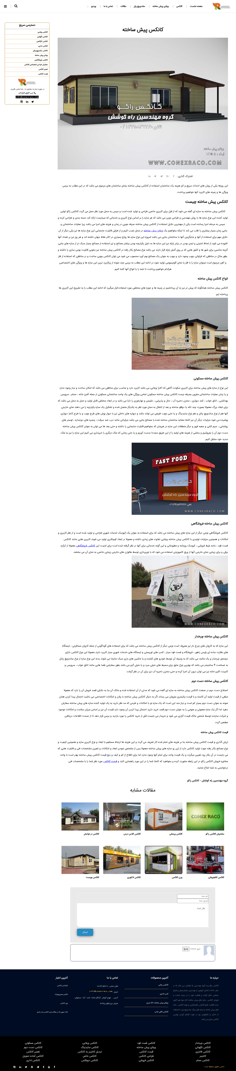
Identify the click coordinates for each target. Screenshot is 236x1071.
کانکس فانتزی (203, 1052)
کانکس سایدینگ (90, 1047)
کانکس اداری (43, 46)
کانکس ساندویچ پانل (40, 50)
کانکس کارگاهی (42, 41)
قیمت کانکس (110, 761)
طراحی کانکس (146, 1056)
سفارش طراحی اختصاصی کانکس (36, 64)
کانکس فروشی (146, 1060)
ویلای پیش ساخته (161, 6)
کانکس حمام (203, 1060)
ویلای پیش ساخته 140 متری (157, 1002)
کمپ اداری (164, 993)
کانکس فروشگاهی (85, 546)
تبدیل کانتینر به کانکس (90, 1052)
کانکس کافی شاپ (161, 1011)
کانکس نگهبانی (42, 36)
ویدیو (93, 6)
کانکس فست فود (146, 1043)
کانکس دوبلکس (89, 1060)
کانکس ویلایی (43, 32)
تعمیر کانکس (43, 69)
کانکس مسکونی (33, 1043)
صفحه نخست (196, 6)
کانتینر (203, 1056)
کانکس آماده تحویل (33, 1056)
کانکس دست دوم (33, 1047)
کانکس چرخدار (203, 1043)
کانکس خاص (89, 1056)
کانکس (179, 6)
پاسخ (186, 949)
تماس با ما (108, 6)
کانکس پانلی (163, 985)
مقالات (123, 6)
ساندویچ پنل (139, 6)
